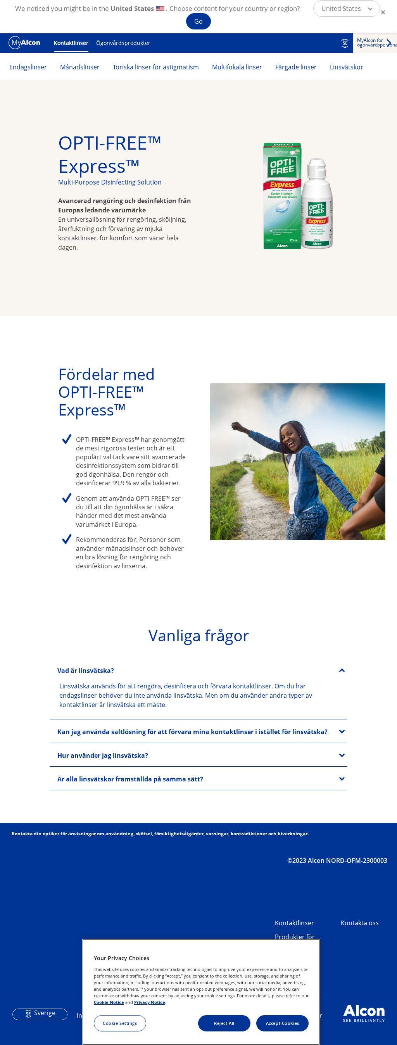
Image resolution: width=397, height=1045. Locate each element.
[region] (201, 992)
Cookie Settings (120, 1023)
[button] (346, 8)
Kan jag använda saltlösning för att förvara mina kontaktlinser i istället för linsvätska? (192, 732)
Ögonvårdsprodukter (123, 43)
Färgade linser (296, 67)
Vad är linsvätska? (85, 670)
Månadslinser (80, 67)
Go (198, 21)
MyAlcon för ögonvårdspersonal (377, 42)
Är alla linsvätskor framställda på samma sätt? (130, 779)
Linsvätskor (346, 67)
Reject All (224, 1023)
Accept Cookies (282, 1023)
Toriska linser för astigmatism (156, 67)
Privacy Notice (149, 1002)
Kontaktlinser (71, 43)
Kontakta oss (360, 923)
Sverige (44, 1013)
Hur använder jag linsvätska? (102, 755)
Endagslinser (28, 67)
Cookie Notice (109, 1002)
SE (345, 43)
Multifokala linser (237, 67)
